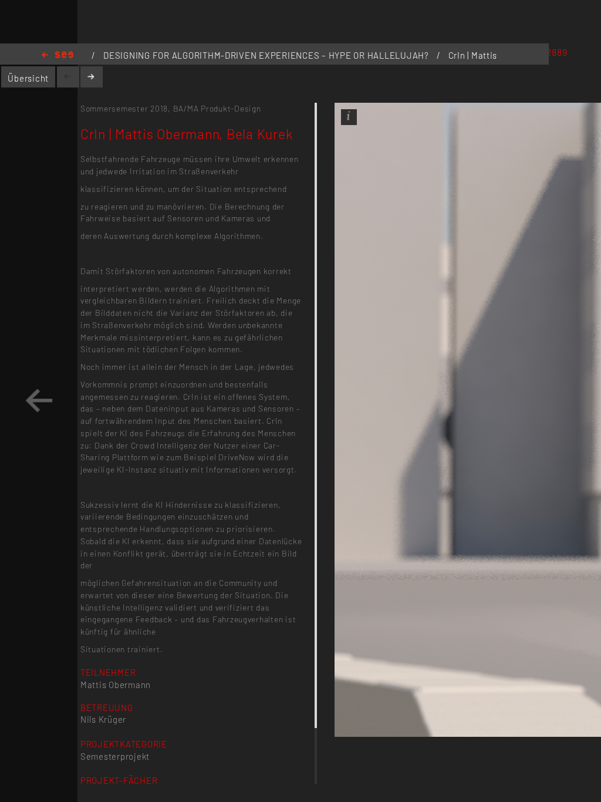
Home (57, 55)
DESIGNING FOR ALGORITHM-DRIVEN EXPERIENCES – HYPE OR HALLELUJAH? (267, 55)
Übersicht (28, 78)
